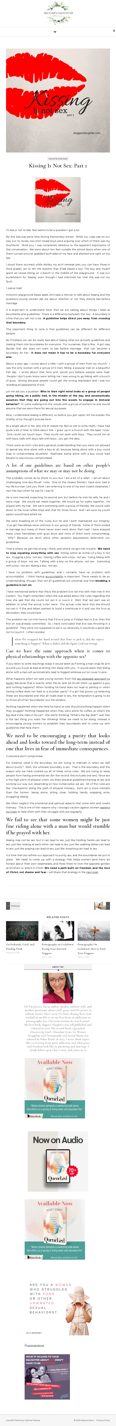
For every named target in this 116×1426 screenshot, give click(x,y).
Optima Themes (32, 1420)
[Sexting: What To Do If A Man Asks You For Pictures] (103, 906)
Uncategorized (58, 159)
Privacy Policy (103, 1420)
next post (92, 872)
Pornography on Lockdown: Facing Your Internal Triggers (58, 949)
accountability (54, 576)
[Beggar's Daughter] (58, 14)
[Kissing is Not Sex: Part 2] (13, 906)
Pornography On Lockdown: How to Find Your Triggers (92, 949)
